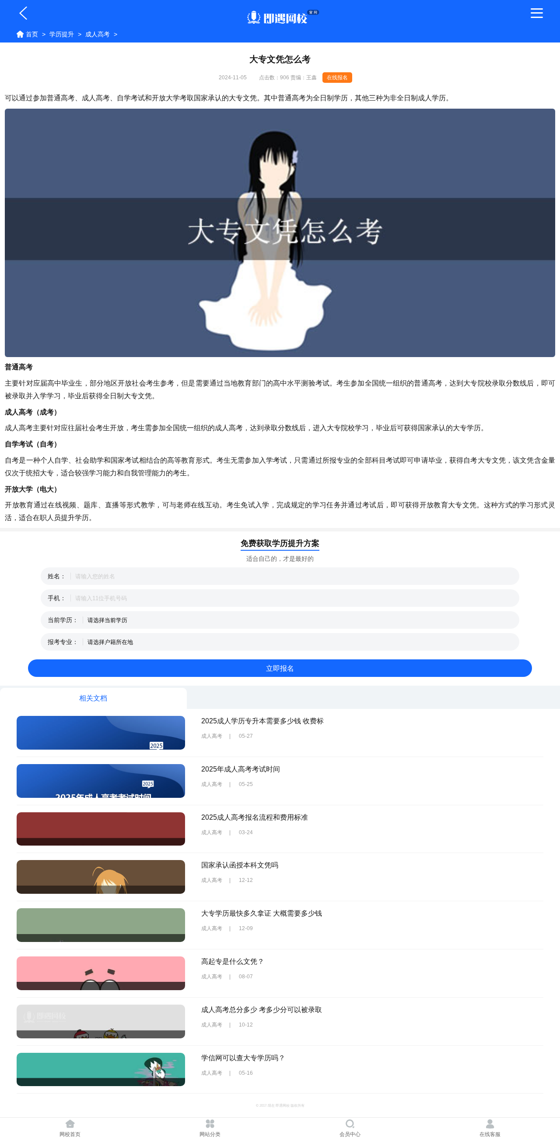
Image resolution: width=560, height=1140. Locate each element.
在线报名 (337, 77)
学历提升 (61, 34)
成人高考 (97, 34)
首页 (32, 34)
